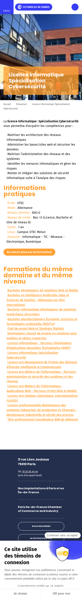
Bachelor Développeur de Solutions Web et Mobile (42, 290)
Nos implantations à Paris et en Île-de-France (41, 490)
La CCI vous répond (41, 538)
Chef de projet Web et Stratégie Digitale (35, 329)
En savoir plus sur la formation (29, 252)
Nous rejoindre (41, 526)
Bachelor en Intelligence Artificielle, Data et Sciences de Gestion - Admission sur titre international (38, 300)
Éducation (21, 104)
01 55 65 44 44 (30, 471)
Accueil (7, 104)
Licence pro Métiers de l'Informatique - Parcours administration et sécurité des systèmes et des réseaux (41, 376)
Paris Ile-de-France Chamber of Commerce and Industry (40, 509)
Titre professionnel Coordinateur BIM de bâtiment (42, 419)
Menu (6, 11)
